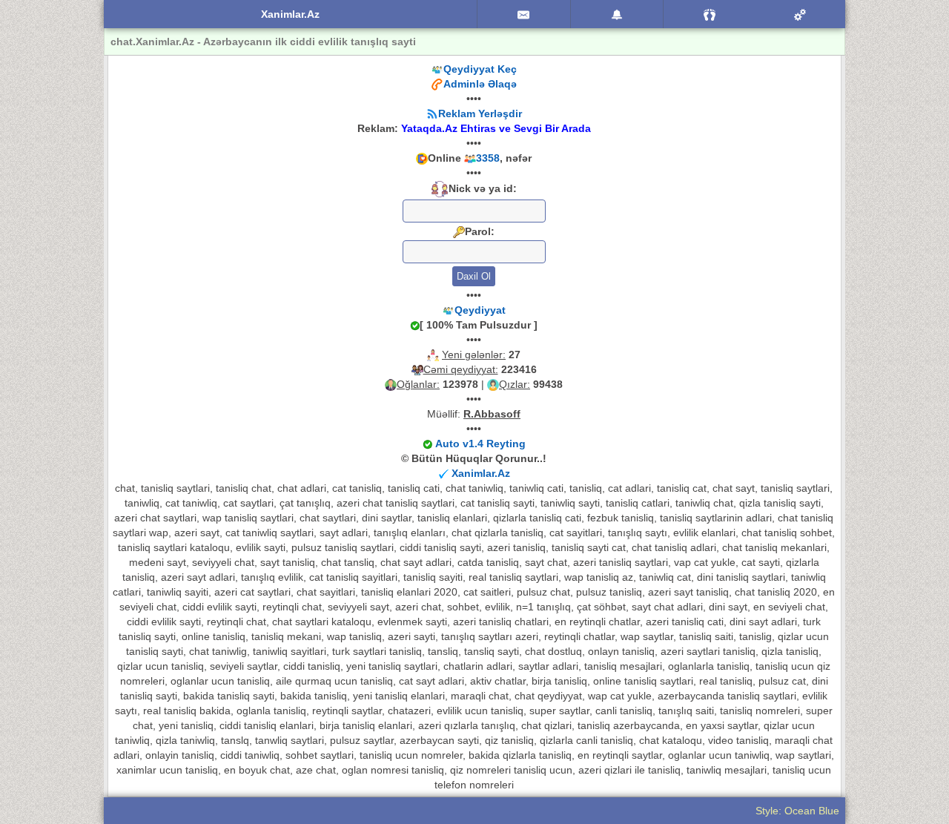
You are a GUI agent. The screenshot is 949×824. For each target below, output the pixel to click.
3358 (488, 158)
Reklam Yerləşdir (480, 113)
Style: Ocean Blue (797, 811)
